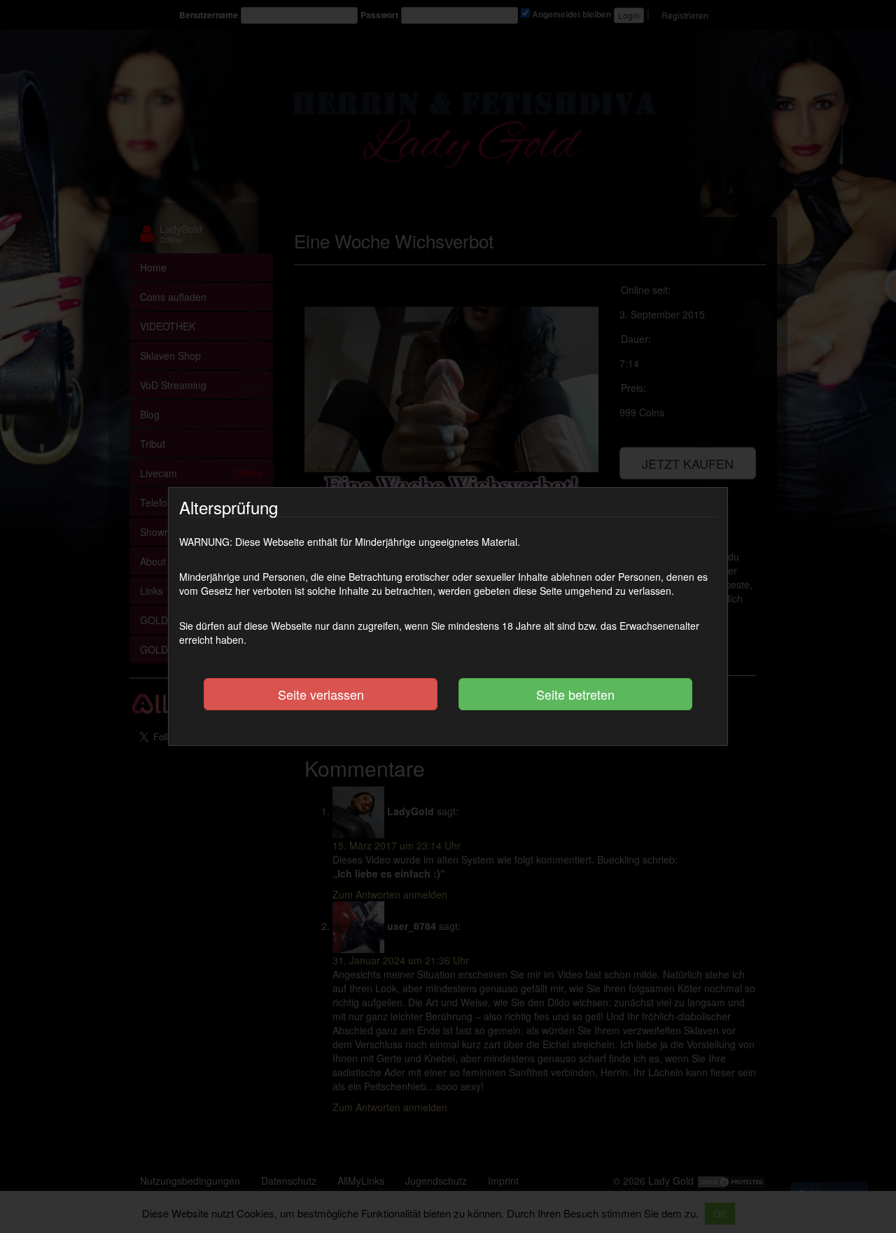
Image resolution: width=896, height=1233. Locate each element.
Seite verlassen (321, 694)
